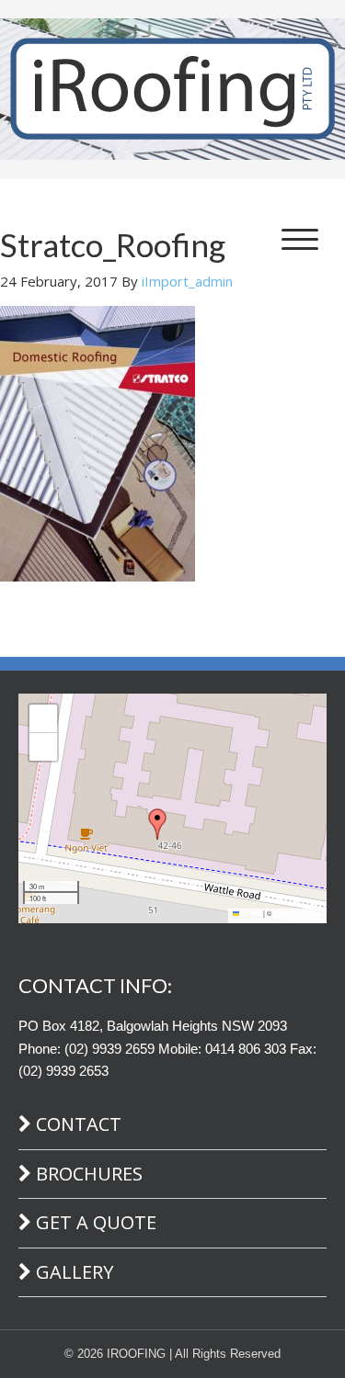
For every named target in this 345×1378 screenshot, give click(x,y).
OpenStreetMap (298, 913)
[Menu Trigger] (300, 238)
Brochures (89, 1173)
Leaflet (250, 913)
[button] (157, 824)
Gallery (74, 1271)
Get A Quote (96, 1222)
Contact (78, 1124)
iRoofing (172, 89)
